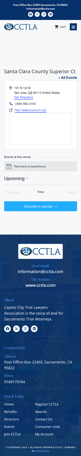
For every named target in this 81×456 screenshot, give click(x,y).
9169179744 (14, 381)
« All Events (67, 77)
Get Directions (23, 97)
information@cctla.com (40, 8)
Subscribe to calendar (38, 206)
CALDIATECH (42, 451)
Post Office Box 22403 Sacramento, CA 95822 (40, 5)
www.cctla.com (41, 285)
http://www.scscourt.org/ (30, 110)
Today (40, 191)
